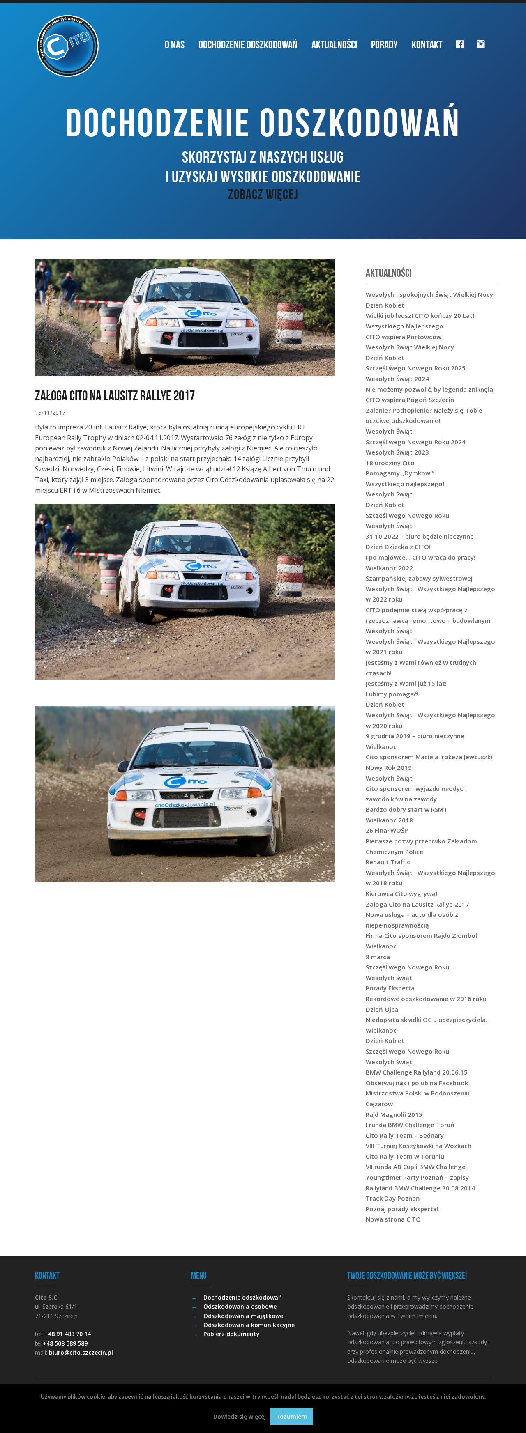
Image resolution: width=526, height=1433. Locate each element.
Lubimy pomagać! (392, 694)
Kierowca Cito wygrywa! (401, 893)
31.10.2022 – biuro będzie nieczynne (420, 536)
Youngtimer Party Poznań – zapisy (417, 1177)
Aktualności (334, 45)
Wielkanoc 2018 (389, 820)
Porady (384, 45)
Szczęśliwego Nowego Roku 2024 (416, 442)
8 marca (378, 957)
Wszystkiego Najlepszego (404, 326)
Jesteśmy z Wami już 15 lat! (406, 683)
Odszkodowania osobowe (240, 1306)
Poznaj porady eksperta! (402, 1209)
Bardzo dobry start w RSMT (407, 809)
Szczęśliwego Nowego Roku (407, 515)
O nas (175, 45)
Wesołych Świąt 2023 (397, 452)
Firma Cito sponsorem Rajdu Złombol (421, 935)
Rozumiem (291, 1416)
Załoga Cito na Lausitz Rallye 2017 (417, 904)
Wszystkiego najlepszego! (405, 484)
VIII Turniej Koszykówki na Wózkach (418, 1145)
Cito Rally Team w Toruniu (405, 1156)
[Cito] (68, 46)
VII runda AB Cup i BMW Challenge (416, 1166)
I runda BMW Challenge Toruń (410, 1125)
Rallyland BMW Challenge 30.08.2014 (420, 1188)
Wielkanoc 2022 (389, 568)
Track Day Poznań (393, 1198)
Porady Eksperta (390, 988)
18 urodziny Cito (390, 463)
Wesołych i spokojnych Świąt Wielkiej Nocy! (430, 294)
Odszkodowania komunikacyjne (249, 1325)
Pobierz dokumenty (231, 1334)
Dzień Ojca (382, 1009)
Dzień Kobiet (385, 305)
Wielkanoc (381, 746)
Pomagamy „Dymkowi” (400, 473)
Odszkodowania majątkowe (243, 1316)
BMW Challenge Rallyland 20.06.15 (417, 1072)
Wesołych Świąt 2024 (397, 378)
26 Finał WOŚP (387, 830)
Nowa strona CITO (393, 1219)
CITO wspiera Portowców (403, 337)
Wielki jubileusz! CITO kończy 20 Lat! (420, 315)
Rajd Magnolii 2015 (394, 1114)
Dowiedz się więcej (239, 1416)
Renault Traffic (388, 862)
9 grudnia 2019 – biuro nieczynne (415, 736)
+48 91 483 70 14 (67, 1334)
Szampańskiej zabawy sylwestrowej (419, 578)
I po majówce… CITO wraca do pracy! (420, 557)
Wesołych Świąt (389, 431)
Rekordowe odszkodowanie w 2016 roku (426, 998)
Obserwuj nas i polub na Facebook (417, 1083)
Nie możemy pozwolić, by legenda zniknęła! (430, 389)
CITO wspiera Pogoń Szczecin (410, 399)
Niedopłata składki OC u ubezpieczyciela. (426, 1019)
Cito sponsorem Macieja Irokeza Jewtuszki (429, 757)
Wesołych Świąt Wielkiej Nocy (410, 347)
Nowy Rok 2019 (389, 767)
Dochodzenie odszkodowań (248, 45)
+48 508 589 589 (65, 1343)
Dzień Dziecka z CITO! (398, 546)
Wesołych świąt (389, 978)
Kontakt (427, 45)
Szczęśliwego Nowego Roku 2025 (416, 368)
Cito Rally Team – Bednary (405, 1135)
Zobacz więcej (263, 194)
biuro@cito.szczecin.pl (81, 1352)
